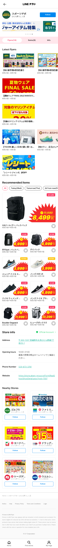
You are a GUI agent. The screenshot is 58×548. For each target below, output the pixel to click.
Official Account (46, 332)
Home (9, 545)
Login (45, 503)
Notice (4, 503)
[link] (6, 15)
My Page (49, 545)
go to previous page (5, 4)
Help (10, 503)
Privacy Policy (19, 503)
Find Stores (29, 545)
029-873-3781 (25, 367)
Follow (47, 15)
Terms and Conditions (34, 503)
